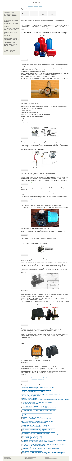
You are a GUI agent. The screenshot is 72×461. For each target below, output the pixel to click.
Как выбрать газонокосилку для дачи (29, 398)
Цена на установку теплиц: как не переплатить (32, 436)
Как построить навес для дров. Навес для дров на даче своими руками (10, 16)
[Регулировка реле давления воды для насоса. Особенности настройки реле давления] (45, 199)
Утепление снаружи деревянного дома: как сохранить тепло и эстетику (37, 429)
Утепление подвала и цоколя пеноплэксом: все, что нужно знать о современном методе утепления (43, 420)
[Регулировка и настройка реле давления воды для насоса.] (45, 249)
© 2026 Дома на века (7, 457)
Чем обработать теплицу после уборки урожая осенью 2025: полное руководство (39, 407)
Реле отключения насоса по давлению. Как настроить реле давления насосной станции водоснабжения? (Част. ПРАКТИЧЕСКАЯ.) (44, 295)
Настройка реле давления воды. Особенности (32, 451)
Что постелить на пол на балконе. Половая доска (32, 437)
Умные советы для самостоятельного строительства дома (34, 422)
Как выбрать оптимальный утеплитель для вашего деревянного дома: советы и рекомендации (41, 394)
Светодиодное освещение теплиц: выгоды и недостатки (34, 445)
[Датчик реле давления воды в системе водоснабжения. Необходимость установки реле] (45, 47)
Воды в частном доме (43, 13)
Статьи (40, 6)
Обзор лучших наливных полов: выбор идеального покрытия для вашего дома (38, 410)
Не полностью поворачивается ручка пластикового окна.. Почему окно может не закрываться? (42, 453)
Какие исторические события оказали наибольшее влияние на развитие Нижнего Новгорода (41, 411)
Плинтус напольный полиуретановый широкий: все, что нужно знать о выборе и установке (41, 438)
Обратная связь (47, 457)
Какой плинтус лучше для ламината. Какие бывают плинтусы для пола (37, 443)
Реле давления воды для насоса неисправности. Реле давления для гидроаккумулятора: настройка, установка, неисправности (41, 330)
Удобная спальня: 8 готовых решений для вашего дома (33, 391)
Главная (30, 6)
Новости (36, 6)
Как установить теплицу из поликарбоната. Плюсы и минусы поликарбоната (38, 441)
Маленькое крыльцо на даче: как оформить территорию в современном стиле (10, 45)
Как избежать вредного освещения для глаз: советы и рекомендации (36, 426)
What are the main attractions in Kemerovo (30, 403)
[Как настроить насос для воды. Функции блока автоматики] (45, 182)
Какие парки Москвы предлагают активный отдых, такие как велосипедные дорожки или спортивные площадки (45, 399)
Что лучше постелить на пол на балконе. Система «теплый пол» (35, 433)
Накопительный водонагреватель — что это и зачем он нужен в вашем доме (38, 387)
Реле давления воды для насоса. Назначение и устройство (38, 366)
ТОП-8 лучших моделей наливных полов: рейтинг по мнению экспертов (37, 413)
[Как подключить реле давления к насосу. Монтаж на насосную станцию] (45, 159)
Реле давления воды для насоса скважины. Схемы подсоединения (41, 205)
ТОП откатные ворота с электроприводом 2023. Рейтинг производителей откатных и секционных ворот (43, 452)
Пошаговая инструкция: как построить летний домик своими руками (36, 415)
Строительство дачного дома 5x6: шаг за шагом (32, 417)
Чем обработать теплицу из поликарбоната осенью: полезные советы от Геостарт (39, 409)
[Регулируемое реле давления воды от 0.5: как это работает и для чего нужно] (45, 132)
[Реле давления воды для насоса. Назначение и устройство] (45, 378)
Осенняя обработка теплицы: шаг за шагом (31, 405)
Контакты (26, 457)
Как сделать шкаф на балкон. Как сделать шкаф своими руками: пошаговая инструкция (40, 448)
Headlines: (24, 414)
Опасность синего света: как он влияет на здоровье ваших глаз (35, 425)
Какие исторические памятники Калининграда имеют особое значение (37, 402)
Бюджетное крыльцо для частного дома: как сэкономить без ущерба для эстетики (11, 20)
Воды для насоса (52, 13)
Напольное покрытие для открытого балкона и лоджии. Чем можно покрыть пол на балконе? (41, 434)
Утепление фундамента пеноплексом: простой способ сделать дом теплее (37, 421)
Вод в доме (34, 13)
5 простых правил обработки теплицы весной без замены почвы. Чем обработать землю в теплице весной (44, 444)
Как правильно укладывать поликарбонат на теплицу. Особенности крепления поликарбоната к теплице (44, 440)
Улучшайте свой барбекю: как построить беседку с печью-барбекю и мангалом (38, 428)
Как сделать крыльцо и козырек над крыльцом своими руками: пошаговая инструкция (11, 50)
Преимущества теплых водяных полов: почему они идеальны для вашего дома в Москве (41, 401)
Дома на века (36, 2)
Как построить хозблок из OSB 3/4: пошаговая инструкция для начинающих (37, 396)
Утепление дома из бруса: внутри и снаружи (31, 395)
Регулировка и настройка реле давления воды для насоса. (38, 238)
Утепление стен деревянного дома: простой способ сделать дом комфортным (38, 430)
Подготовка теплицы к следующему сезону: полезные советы (35, 406)
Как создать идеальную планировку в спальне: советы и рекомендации (36, 390)
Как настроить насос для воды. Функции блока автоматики (38, 174)
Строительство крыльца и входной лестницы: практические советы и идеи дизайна (11, 25)
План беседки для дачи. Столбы (29, 447)
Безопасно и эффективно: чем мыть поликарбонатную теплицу (35, 392)
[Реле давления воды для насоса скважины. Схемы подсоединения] (45, 218)
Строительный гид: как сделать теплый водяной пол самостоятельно (36, 418)
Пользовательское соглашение (32, 457)
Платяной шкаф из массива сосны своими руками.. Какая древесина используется (39, 449)
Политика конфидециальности (29, 458)
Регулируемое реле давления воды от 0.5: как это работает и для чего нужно (43, 106)
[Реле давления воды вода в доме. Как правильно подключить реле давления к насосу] (45, 89)
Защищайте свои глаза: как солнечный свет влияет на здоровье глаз (36, 424)
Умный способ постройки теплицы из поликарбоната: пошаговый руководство (38, 432)
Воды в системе (25, 13)
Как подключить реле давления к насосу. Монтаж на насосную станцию (42, 142)
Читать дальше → (24, 60)
